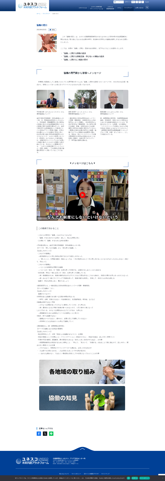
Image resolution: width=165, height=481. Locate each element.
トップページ (119, 2)
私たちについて (64, 474)
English (147, 2)
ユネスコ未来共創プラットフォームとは (96, 7)
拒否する (134, 478)
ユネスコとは (83, 7)
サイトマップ (105, 474)
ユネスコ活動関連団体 (110, 7)
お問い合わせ (139, 7)
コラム (119, 7)
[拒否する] (163, 478)
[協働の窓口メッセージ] (82, 195)
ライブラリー (128, 7)
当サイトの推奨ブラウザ (91, 474)
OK (128, 478)
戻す (133, 2)
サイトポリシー (76, 474)
